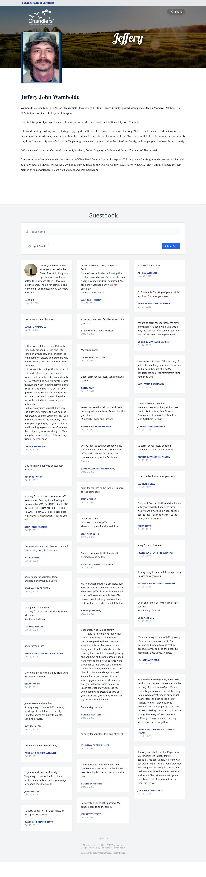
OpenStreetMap (106, 853)
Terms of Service (111, 847)
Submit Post (170, 246)
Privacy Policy (94, 847)
